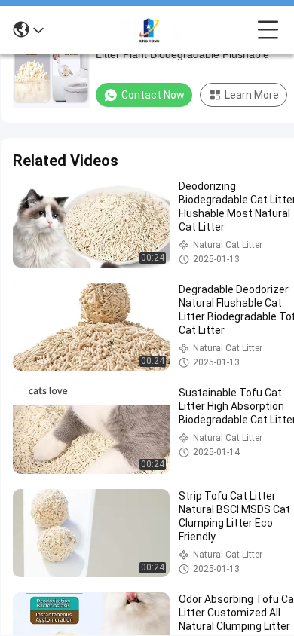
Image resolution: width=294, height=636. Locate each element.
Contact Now (153, 95)
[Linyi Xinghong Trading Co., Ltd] (151, 30)
